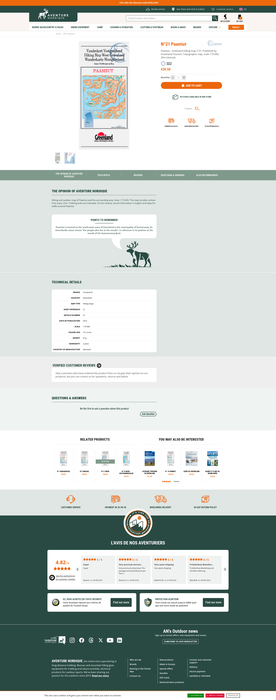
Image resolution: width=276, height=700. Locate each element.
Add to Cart (194, 85)
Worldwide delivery (191, 126)
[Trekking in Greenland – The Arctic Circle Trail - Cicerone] (149, 466)
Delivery (193, 667)
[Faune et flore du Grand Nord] (212, 466)
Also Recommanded (207, 175)
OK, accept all (197, 695)
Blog (54, 640)
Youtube (110, 640)
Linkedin (119, 640)
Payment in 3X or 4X (115, 507)
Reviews (138, 175)
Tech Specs (103, 175)
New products (166, 659)
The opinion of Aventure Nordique (69, 175)
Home (58, 34)
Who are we (135, 659)
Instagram (72, 640)
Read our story (100, 675)
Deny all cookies (216, 695)
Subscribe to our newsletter (180, 641)
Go (215, 18)
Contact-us (135, 676)
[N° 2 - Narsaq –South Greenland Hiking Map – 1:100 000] (84, 466)
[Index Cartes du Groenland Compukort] (70, 158)
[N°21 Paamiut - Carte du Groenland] (57, 158)
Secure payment (197, 671)
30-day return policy (212, 126)
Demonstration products (172, 682)
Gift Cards (164, 677)
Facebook (81, 640)
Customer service (70, 507)
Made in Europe (167, 664)
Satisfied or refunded (199, 676)
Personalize (233, 695)
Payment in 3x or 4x (171, 126)
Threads (91, 640)
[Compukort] (215, 43)
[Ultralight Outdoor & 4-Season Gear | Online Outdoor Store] (53, 14)
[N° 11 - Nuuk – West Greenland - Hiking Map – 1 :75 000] (105, 466)
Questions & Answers (172, 175)
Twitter (100, 640)
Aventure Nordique (67, 661)
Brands (133, 664)
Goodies (164, 673)
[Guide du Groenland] (191, 466)
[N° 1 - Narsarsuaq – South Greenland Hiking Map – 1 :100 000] (63, 466)
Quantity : (165, 77)
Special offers (166, 668)
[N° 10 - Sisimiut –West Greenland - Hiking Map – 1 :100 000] (170, 466)
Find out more (121, 602)
